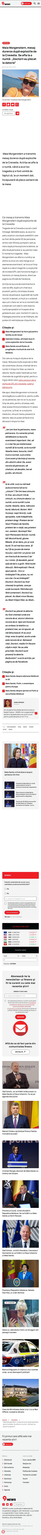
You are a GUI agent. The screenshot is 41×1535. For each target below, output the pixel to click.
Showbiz (6, 43)
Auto (6, 1486)
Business (7, 1479)
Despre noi (27, 1463)
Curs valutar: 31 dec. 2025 (20, 926)
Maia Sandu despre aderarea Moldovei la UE (21, 677)
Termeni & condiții (30, 1475)
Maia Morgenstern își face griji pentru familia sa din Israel (20, 333)
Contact (26, 1482)
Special (7, 1490)
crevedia (31, 726)
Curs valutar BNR (29, 1460)
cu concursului (18, 1008)
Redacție (26, 1467)
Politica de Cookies (30, 1471)
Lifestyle (7, 1475)
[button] (34, 3)
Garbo (17, 1526)
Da (8, 889)
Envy (20, 1526)
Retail (25, 1526)
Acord (25, 1479)
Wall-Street (5, 1526)
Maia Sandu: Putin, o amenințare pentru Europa (18, 685)
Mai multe (20, 1051)
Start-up (30, 1526)
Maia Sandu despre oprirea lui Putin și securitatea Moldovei (20, 692)
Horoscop (8, 1482)
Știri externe (9, 1467)
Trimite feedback (12, 912)
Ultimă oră (8, 1460)
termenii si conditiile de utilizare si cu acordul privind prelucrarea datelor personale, (22, 1004)
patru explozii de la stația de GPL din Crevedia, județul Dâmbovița (19, 384)
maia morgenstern (11, 726)
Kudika (12, 1526)
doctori (4, 729)
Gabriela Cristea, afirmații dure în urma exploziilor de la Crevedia (19, 340)
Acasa (4, 1420)
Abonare (20, 1017)
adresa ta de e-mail (20, 991)
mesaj (19, 726)
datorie (10, 729)
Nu (8, 893)
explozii (25, 726)
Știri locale (8, 1463)
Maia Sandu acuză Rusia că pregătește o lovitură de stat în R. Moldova (19, 349)
